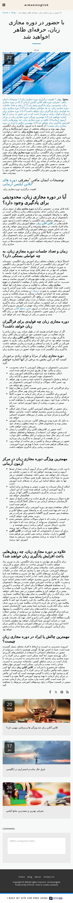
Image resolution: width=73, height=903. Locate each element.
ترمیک (36, 290)
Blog (13, 12)
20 (9, 705)
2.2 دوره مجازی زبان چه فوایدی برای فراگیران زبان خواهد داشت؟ (36, 109)
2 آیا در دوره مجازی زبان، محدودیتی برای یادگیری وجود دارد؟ (35, 103)
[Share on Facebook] (50, 691)
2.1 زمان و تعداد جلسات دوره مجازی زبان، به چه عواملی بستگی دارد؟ (36, 106)
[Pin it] (62, 691)
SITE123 (30, 884)
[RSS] (67, 691)
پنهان (59, 99)
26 (9, 788)
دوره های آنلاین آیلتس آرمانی (17, 181)
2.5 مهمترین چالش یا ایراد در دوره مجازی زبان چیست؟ (34, 124)
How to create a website (47, 884)
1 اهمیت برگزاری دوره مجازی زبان (38, 99)
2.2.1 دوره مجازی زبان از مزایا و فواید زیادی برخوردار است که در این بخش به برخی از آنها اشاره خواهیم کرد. (36, 113)
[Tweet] (56, 691)
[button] (4, 4)
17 (9, 747)
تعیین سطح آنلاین (22, 308)
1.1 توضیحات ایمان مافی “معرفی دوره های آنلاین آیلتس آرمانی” (34, 101)
